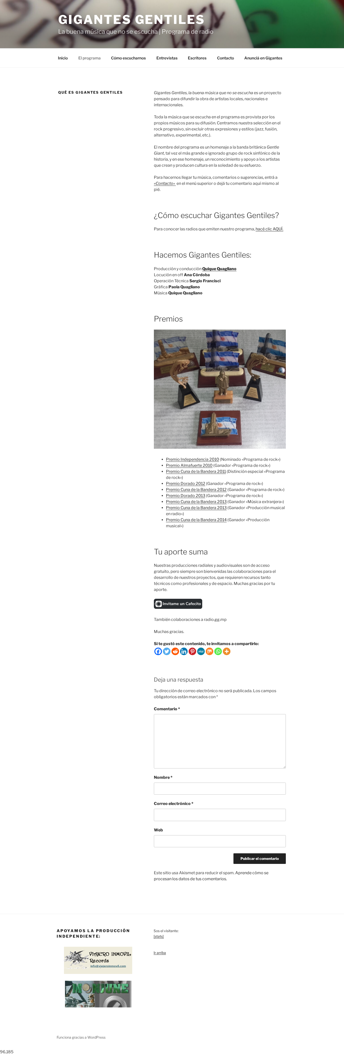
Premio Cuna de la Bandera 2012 (196, 489)
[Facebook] (158, 651)
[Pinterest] (192, 651)
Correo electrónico (173, 803)
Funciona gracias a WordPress (81, 1037)
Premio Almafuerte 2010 (189, 465)
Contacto (225, 58)
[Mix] (209, 651)
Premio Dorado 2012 (185, 483)
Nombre (163, 777)
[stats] (159, 936)
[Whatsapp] (218, 651)
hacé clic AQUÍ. (269, 229)
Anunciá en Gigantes (263, 58)
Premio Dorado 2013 (185, 495)
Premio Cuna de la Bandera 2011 (196, 471)
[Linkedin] (184, 651)
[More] (226, 651)
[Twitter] (166, 651)
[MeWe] (201, 651)
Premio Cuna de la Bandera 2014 (196, 519)
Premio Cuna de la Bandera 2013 (196, 501)
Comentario (167, 709)
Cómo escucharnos (128, 58)
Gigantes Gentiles (131, 19)
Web (158, 830)
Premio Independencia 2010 (192, 459)
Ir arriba (160, 953)
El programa (89, 58)
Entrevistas (167, 58)
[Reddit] (175, 651)
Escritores (197, 58)
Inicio (63, 58)
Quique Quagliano (219, 268)
